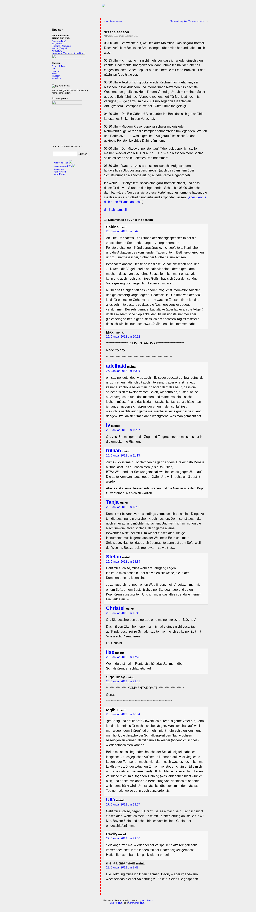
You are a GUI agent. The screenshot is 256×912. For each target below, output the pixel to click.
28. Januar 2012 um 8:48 (122, 867)
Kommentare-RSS (63, 166)
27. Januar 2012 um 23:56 (123, 838)
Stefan (113, 556)
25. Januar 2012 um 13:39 (123, 561)
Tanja (112, 502)
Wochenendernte (114, 21)
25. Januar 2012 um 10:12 (123, 336)
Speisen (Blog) (59, 41)
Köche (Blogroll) (59, 48)
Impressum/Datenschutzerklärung (68, 53)
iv (108, 425)
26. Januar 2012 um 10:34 (123, 714)
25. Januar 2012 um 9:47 (122, 231)
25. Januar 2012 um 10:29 (123, 370)
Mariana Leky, (188, 21)
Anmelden (59, 169)
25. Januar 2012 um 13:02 (123, 507)
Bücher (55, 71)
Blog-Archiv (57, 43)
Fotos (55, 73)
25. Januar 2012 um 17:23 (123, 657)
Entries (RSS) (116, 903)
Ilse (110, 652)
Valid (60, 171)
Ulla (110, 799)
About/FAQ (57, 51)
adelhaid (116, 366)
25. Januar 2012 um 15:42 (123, 613)
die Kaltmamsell (115, 209)
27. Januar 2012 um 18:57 (123, 804)
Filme (54, 68)
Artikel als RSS (61, 162)
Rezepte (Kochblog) (61, 46)
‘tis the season (116, 32)
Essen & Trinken (60, 66)
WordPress (59, 174)
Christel (115, 608)
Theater (56, 76)
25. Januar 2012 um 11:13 (123, 455)
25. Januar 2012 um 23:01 (123, 681)
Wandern (56, 78)
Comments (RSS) (136, 903)
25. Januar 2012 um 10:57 (123, 430)
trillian (113, 450)
